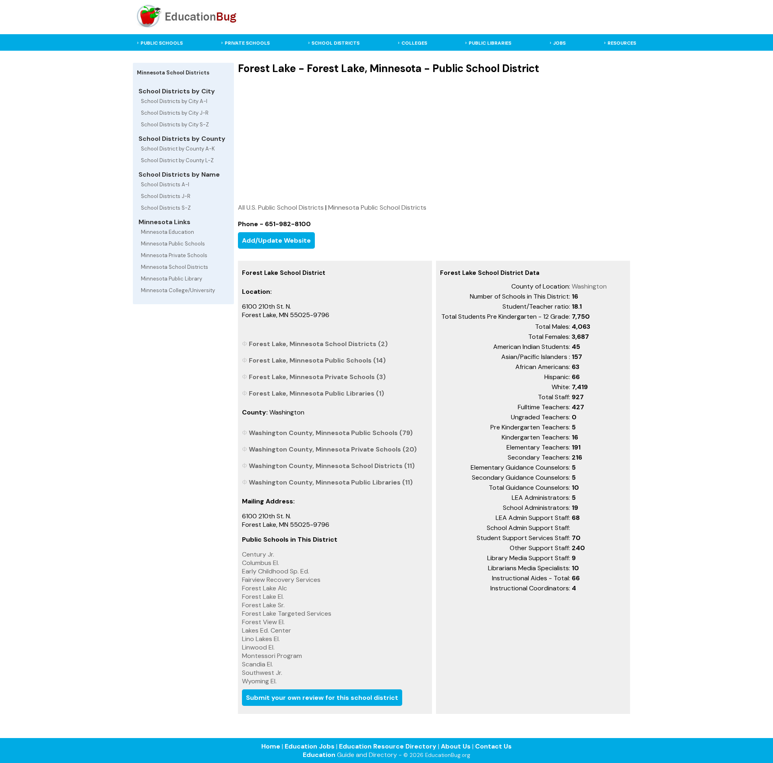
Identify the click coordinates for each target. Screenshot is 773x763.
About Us (456, 746)
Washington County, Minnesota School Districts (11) (332, 466)
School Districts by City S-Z (175, 124)
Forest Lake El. (263, 596)
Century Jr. (258, 554)
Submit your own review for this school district (322, 697)
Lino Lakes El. (261, 639)
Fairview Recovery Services (281, 579)
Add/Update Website (276, 240)
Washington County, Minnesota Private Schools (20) (333, 449)
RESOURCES (622, 43)
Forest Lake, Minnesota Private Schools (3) (317, 377)
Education (319, 755)
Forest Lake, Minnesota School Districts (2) (318, 344)
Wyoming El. (259, 681)
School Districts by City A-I (174, 101)
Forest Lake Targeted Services (286, 613)
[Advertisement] (434, 138)
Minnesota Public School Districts (377, 207)
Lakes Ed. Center (266, 630)
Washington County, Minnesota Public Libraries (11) (331, 482)
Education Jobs (310, 746)
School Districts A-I (165, 184)
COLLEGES (414, 43)
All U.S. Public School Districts (281, 207)
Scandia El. (257, 664)
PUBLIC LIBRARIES (490, 43)
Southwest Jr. (262, 672)
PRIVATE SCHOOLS (247, 43)
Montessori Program (272, 656)
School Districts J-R (165, 196)
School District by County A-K (178, 148)
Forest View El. (263, 622)
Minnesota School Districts (174, 267)
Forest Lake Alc (264, 588)
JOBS (559, 43)
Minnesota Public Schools (173, 243)
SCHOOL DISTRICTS (336, 43)
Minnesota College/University (178, 290)
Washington (589, 286)
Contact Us (493, 746)
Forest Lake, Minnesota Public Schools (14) (317, 360)
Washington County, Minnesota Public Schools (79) (331, 433)
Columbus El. (260, 563)
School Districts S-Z (166, 207)
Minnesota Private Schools (174, 255)
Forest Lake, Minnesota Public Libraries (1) (316, 393)
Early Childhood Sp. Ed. (275, 571)
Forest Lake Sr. (263, 605)
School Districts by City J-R (175, 112)
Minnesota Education (167, 232)
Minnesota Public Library (171, 278)
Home (270, 746)
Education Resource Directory (387, 746)
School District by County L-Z (177, 160)
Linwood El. (258, 647)
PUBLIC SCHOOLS (162, 43)
